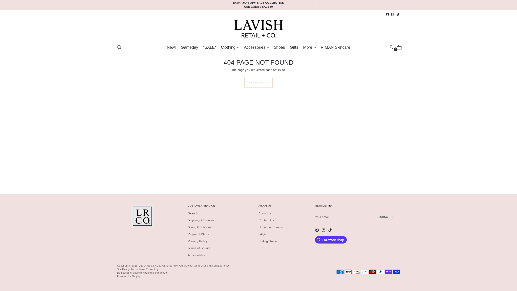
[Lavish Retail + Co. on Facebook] (387, 14)
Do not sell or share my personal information (142, 272)
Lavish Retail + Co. (150, 265)
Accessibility (196, 255)
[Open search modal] (119, 47)
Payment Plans (198, 234)
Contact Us (266, 220)
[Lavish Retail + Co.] (258, 28)
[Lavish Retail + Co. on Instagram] (393, 14)
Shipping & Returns (201, 220)
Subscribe (386, 217)
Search (193, 213)
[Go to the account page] (389, 47)
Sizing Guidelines (200, 227)
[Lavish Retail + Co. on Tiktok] (398, 14)
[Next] (322, 5)
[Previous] (194, 5)
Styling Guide (267, 241)
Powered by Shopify (128, 276)
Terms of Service (199, 248)
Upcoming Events (270, 227)
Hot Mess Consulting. (147, 269)
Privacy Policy (198, 241)
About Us (264, 213)
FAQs (262, 234)
